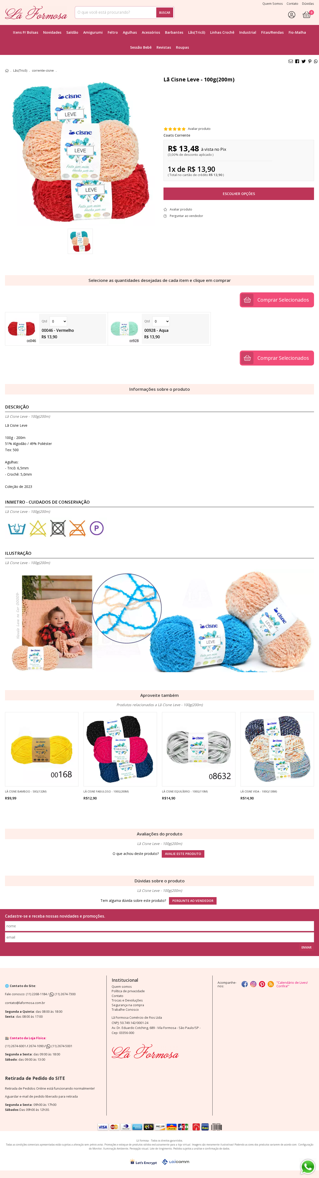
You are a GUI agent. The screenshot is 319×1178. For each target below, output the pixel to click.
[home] (36, 12)
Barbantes (174, 32)
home (6, 71)
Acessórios (151, 32)
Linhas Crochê (222, 32)
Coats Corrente (176, 135)
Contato (117, 996)
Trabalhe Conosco (125, 1009)
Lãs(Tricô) (196, 32)
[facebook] (244, 985)
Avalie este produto (183, 854)
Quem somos (122, 986)
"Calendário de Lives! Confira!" (292, 984)
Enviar (307, 947)
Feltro (113, 32)
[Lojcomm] (175, 1162)
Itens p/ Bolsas (25, 32)
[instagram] (253, 985)
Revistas (164, 47)
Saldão (72, 32)
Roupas (182, 47)
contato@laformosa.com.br (25, 1003)
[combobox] (124, 12)
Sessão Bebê (141, 47)
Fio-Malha (297, 32)
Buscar (164, 12)
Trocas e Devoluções (127, 1000)
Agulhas (130, 32)
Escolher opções (239, 193)
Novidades (52, 32)
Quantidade (73, 321)
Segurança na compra (128, 1005)
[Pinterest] (262, 985)
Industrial (247, 32)
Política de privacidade (128, 991)
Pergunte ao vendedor (192, 901)
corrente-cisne (43, 70)
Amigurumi (93, 32)
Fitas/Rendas (272, 32)
